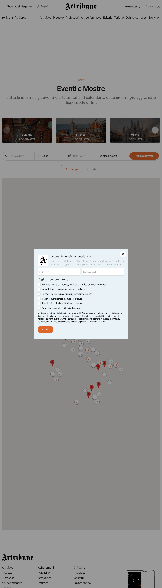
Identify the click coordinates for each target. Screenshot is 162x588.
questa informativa (111, 319)
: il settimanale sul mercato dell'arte (63, 289)
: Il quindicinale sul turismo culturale (62, 303)
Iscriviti (45, 329)
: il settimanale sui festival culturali (61, 308)
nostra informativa (83, 316)
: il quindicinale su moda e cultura (62, 298)
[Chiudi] (123, 254)
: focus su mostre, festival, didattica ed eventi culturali (74, 284)
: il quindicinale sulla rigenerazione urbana (67, 294)
